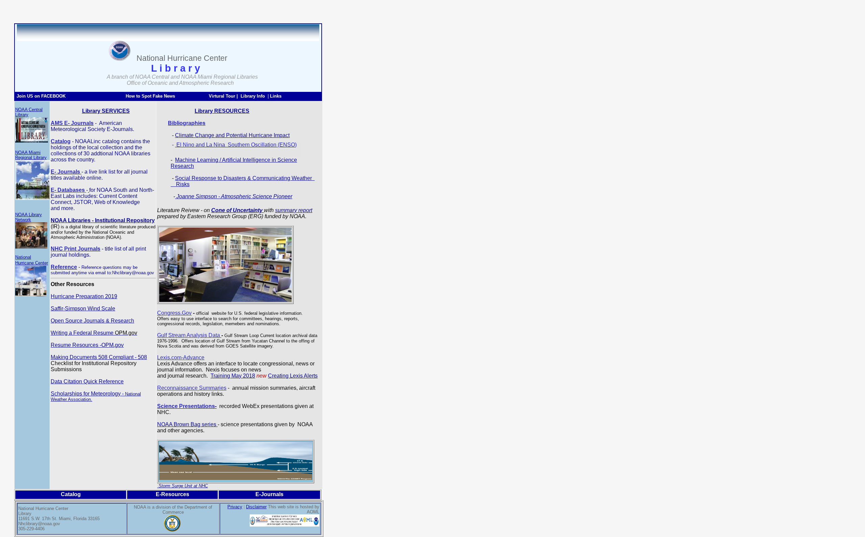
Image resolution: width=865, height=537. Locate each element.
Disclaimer (256, 506)
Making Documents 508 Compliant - (94, 357)
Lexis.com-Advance (180, 357)
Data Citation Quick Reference (87, 381)
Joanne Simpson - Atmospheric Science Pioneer (233, 196)
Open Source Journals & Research (92, 321)
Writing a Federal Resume (94, 333)
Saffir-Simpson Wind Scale (83, 308)
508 (142, 357)
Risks (183, 184)
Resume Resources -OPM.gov (87, 345)
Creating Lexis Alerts (293, 376)
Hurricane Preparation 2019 (84, 296)
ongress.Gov (176, 313)
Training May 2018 (233, 376)
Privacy (234, 506)
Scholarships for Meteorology (86, 394)
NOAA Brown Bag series (187, 424)
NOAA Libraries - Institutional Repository (103, 220)
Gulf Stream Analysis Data (188, 335)
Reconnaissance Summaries (191, 388)
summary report (293, 210)
